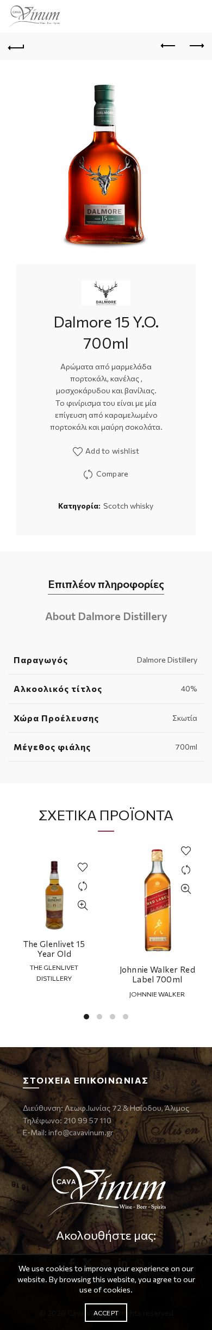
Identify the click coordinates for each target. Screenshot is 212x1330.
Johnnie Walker (157, 994)
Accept (106, 1312)
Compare (112, 473)
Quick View (82, 905)
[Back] (16, 46)
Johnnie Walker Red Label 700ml (157, 974)
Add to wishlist (112, 450)
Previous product (168, 46)
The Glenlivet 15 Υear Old (54, 948)
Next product (195, 46)
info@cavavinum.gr (80, 1132)
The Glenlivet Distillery (54, 972)
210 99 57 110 (86, 1120)
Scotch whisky (128, 505)
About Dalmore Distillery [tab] (106, 615)
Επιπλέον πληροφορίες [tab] (106, 583)
